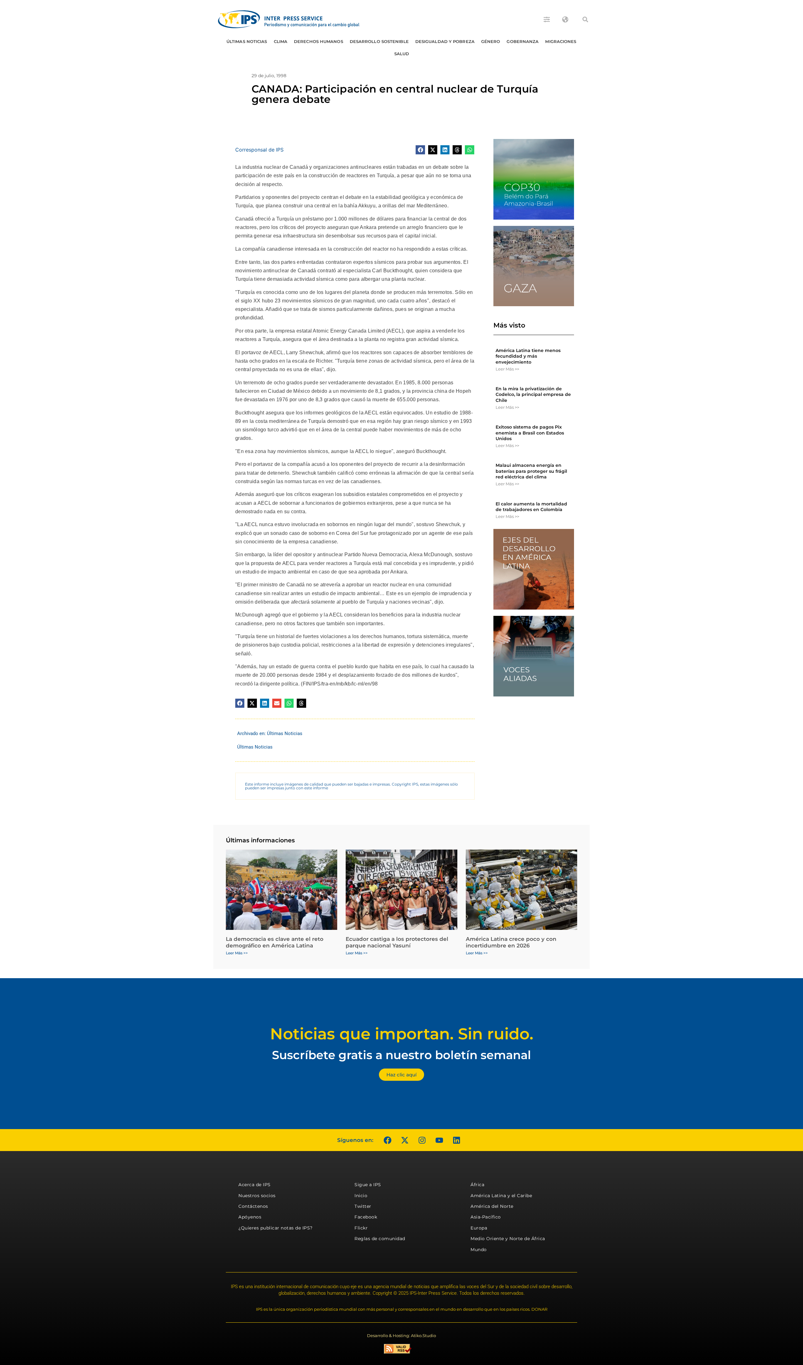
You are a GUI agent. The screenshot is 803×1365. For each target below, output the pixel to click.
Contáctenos (253, 1206)
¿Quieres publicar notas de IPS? (275, 1228)
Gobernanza (523, 41)
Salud (401, 53)
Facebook (365, 1217)
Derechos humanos (318, 41)
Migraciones (560, 41)
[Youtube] (439, 1140)
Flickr (361, 1228)
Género (490, 41)
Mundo (479, 1249)
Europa (479, 1228)
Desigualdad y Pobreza (445, 41)
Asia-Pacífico (486, 1217)
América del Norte (492, 1206)
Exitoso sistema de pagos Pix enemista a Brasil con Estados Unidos (530, 432)
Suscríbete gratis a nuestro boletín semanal (401, 1055)
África (477, 1184)
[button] (585, 19)
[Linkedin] (456, 1140)
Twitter (362, 1206)
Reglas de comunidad (379, 1238)
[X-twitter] (404, 1140)
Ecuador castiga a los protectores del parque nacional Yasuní (397, 942)
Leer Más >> (507, 368)
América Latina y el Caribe (501, 1195)
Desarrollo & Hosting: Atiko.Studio (401, 1335)
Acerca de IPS (254, 1184)
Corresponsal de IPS (259, 150)
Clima (281, 41)
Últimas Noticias (246, 41)
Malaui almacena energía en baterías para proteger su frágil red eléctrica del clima (531, 470)
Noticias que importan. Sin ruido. (401, 1033)
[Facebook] (387, 1140)
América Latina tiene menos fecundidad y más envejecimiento (528, 356)
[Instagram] (422, 1140)
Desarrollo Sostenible (379, 41)
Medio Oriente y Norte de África (508, 1238)
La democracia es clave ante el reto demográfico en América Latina (274, 942)
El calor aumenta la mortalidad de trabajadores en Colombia (531, 506)
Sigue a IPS (367, 1184)
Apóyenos (249, 1217)
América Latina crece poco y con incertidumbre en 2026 (511, 942)
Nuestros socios (257, 1195)
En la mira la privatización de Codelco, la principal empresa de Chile (533, 394)
